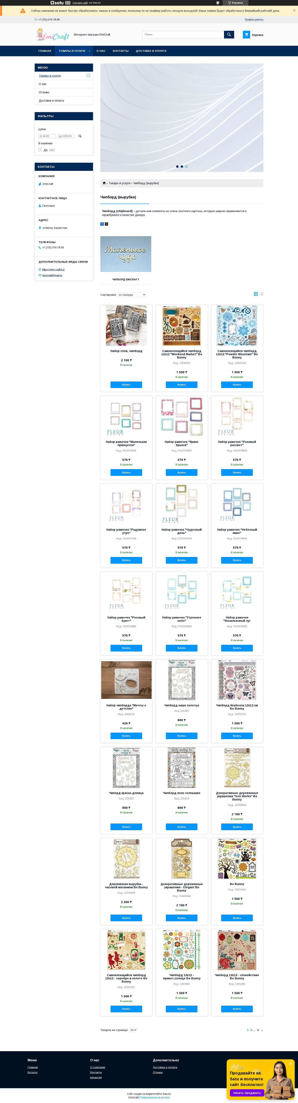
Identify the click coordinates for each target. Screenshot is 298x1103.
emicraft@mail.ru (52, 275)
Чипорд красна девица (126, 793)
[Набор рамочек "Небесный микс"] (237, 504)
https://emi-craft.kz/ (53, 269)
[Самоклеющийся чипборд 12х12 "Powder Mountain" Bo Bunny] (237, 325)
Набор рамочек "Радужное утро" (126, 531)
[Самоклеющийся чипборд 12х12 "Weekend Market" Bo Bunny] (182, 325)
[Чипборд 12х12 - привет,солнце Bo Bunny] (182, 949)
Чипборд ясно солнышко (181, 793)
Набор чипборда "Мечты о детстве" (126, 707)
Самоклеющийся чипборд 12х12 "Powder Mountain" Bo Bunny (237, 354)
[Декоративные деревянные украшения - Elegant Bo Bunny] (182, 858)
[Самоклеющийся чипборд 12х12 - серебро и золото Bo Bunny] (126, 949)
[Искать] (229, 34)
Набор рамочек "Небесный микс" (237, 531)
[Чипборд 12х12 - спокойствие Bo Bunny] (237, 949)
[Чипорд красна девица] (126, 767)
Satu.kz (167, 1093)
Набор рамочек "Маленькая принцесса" (126, 443)
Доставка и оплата (151, 50)
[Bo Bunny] (237, 858)
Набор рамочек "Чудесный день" (182, 531)
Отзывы (44, 92)
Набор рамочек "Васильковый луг (237, 619)
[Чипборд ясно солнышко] (182, 767)
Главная (44, 50)
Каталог (33, 1072)
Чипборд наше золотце (181, 705)
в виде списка (261, 295)
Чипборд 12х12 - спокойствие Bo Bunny (237, 976)
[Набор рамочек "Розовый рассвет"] (237, 416)
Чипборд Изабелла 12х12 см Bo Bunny (237, 707)
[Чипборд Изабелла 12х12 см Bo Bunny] (237, 680)
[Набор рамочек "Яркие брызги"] (182, 416)
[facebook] (102, 224)
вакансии (96, 1077)
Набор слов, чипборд (126, 351)
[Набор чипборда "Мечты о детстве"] (126, 680)
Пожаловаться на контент (155, 1097)
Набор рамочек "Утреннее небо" (181, 619)
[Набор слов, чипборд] (126, 325)
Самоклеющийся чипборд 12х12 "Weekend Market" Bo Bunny (181, 354)
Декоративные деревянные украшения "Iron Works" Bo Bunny (237, 796)
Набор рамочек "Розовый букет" (126, 619)
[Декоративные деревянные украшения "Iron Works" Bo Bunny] (237, 767)
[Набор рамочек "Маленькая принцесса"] (126, 416)
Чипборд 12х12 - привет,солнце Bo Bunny (181, 976)
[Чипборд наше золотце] (182, 680)
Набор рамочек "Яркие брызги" (181, 443)
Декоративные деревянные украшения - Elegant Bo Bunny (182, 887)
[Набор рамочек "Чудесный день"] (182, 504)
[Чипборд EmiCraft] (125, 254)
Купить (126, 384)
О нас (100, 50)
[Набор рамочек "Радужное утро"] (126, 504)
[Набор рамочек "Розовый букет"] (126, 592)
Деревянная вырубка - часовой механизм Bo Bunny (126, 885)
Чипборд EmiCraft (125, 279)
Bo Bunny (237, 884)
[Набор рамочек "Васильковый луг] (237, 592)
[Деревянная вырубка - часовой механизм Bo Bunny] (126, 858)
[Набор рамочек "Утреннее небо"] (182, 592)
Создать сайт (80, 2)
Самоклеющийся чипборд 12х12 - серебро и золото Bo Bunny (126, 978)
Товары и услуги (72, 50)
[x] (106, 224)
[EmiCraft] (52, 40)
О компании (97, 1067)
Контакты (121, 50)
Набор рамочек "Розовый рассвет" (237, 443)
